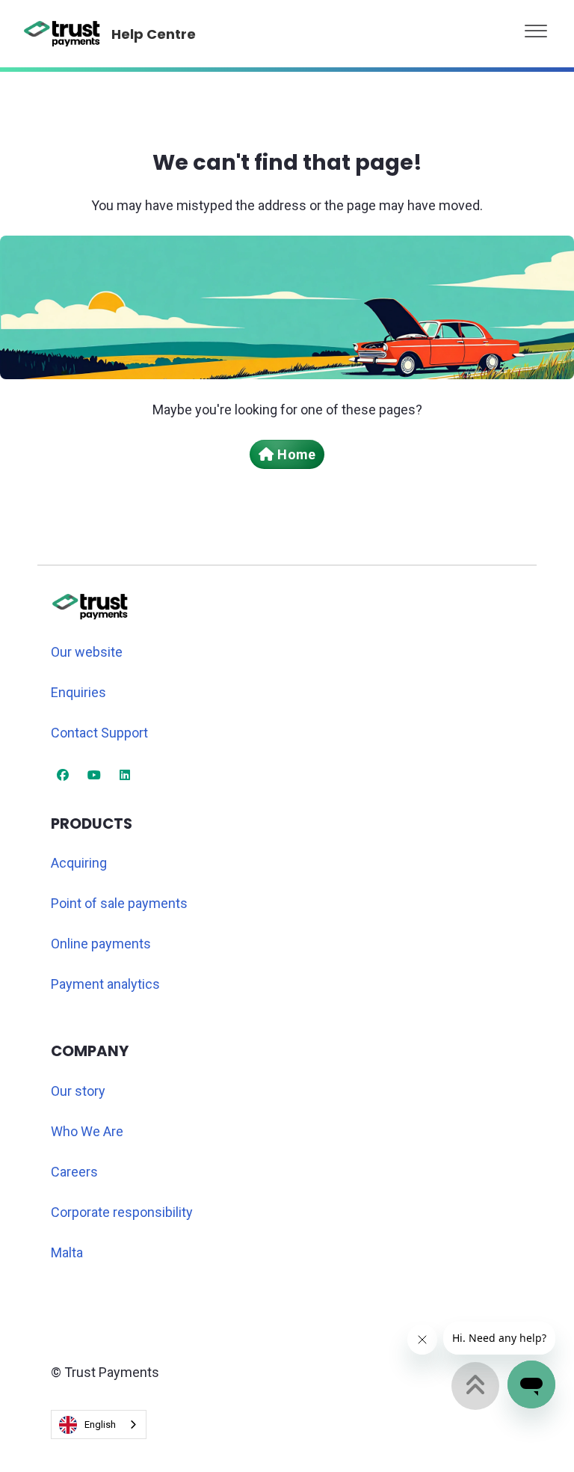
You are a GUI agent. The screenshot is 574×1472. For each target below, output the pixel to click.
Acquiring (79, 863)
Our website (87, 652)
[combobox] (98, 1424)
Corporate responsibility (122, 1212)
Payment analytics (105, 984)
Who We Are (87, 1131)
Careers (74, 1172)
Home (296, 454)
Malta (67, 1252)
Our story (78, 1091)
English (100, 1424)
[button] (536, 27)
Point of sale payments (119, 903)
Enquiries (78, 692)
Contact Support (99, 732)
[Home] (62, 34)
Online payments (101, 943)
